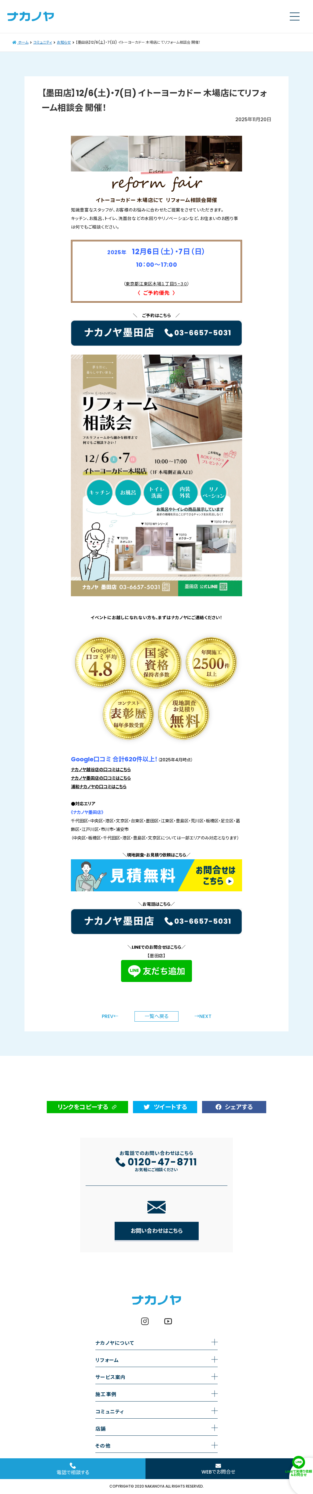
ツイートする (170, 1107)
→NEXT (203, 1016)
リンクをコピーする (82, 1107)
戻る (156, 1016)
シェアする (239, 1107)
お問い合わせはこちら (157, 1231)
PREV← (110, 1016)
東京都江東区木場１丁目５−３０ (157, 284)
